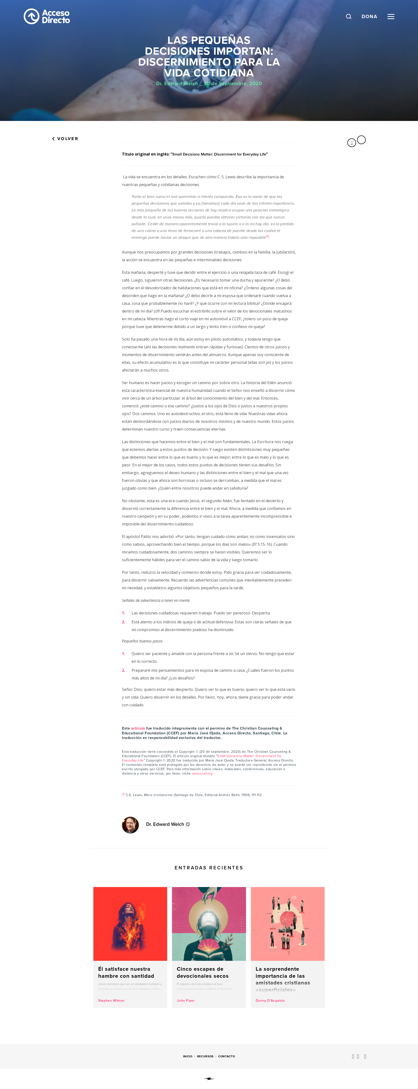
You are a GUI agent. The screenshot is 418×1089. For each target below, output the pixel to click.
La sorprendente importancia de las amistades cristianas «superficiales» (288, 947)
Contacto (226, 1056)
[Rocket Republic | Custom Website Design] (209, 1078)
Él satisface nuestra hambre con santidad (130, 947)
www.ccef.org (202, 773)
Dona (370, 16)
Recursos (205, 1056)
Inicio (188, 1056)
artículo (138, 728)
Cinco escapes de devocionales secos (209, 947)
